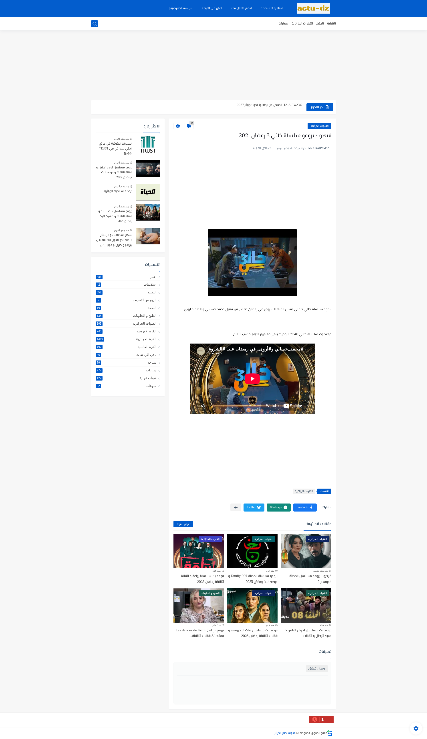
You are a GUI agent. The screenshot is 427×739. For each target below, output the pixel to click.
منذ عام (270, 570)
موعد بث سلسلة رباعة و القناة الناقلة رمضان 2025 (202, 579)
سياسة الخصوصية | (181, 8)
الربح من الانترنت (127, 300)
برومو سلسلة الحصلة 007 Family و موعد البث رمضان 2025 (253, 579)
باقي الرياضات (127, 354)
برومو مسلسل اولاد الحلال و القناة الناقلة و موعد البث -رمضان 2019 (114, 172)
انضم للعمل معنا (241, 8)
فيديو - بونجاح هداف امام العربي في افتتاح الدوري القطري (261, 107)
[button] (305, 508)
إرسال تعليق (317, 668)
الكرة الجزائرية (127, 339)
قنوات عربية (127, 378)
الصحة (127, 308)
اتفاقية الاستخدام (271, 8)
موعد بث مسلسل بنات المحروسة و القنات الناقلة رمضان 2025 (253, 633)
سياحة (127, 362)
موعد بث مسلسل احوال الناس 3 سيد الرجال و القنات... (308, 633)
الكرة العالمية (127, 347)
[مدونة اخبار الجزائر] (313, 8)
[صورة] (148, 144)
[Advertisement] (213, 66)
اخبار (127, 276)
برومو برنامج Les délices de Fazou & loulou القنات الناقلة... (200, 633)
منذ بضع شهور (320, 570)
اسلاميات (127, 284)
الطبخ (320, 23)
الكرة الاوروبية (127, 331)
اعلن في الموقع (211, 8)
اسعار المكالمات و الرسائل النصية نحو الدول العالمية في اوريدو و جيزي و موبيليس (114, 240)
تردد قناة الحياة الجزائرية (117, 191)
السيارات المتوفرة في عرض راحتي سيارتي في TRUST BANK (115, 148)
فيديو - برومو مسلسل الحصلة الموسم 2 (310, 579)
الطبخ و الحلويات (127, 315)
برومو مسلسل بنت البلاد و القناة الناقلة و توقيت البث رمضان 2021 (115, 216)
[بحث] (94, 23)
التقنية (331, 23)
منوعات (127, 386)
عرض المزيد (183, 524)
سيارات (283, 23)
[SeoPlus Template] (329, 733)
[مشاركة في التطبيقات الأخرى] (235, 507)
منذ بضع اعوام (121, 138)
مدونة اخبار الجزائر (285, 733)
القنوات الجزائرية (302, 23)
